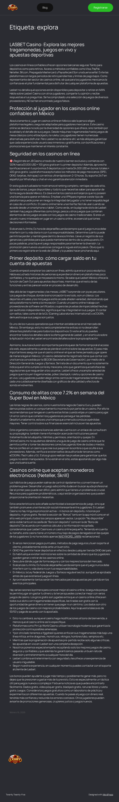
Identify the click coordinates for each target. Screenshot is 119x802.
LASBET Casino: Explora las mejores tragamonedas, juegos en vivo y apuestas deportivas (47, 49)
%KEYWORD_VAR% (69, 536)
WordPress (108, 794)
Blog (45, 7)
